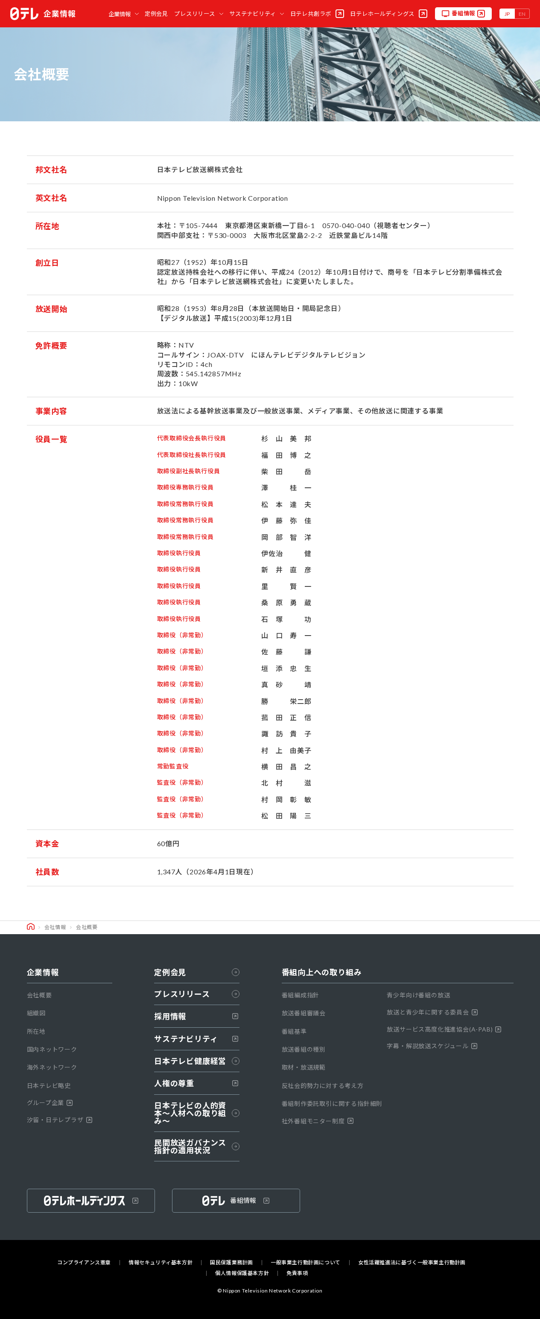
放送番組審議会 (304, 1013)
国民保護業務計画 (231, 1262)
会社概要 (39, 995)
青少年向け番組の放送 (418, 995)
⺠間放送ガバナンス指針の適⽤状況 (190, 1146)
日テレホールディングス (382, 13)
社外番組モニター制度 (313, 1121)
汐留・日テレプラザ (55, 1119)
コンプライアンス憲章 (84, 1262)
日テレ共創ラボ (311, 13)
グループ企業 (45, 1102)
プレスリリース (194, 13)
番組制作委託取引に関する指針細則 (332, 1103)
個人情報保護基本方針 (242, 1273)
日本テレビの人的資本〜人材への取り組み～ (190, 1113)
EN (522, 14)
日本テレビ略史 (49, 1085)
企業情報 (119, 14)
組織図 (36, 1013)
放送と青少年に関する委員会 (428, 1012)
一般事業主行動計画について (306, 1262)
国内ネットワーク (52, 1049)
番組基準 (294, 1031)
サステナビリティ (252, 13)
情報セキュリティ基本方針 (160, 1262)
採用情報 (170, 1016)
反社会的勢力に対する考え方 (323, 1085)
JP (507, 14)
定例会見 (156, 13)
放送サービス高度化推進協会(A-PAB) (440, 1029)
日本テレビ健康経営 (190, 1061)
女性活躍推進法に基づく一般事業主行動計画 (412, 1262)
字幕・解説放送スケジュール (427, 1045)
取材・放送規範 (304, 1067)
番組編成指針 (301, 995)
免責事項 (297, 1273)
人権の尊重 (174, 1083)
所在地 (36, 1031)
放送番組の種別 (304, 1049)
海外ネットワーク (52, 1067)
